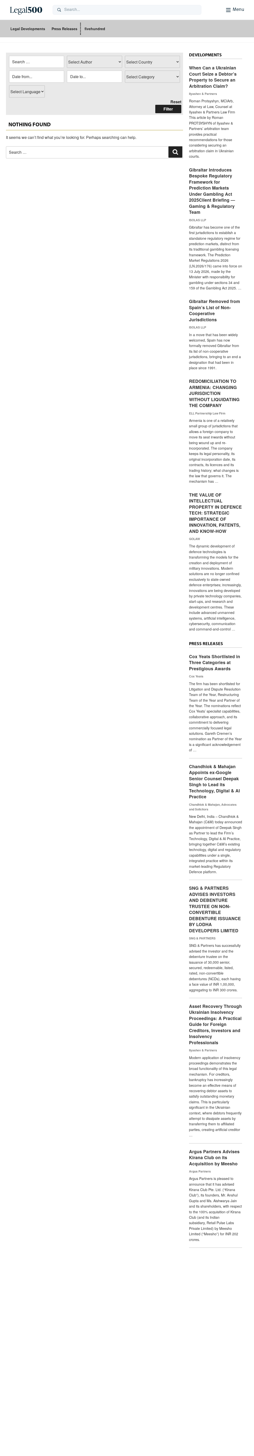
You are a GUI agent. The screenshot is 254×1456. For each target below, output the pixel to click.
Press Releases (64, 28)
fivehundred (95, 28)
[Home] (27, 10)
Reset (175, 102)
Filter (168, 109)
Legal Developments (27, 28)
